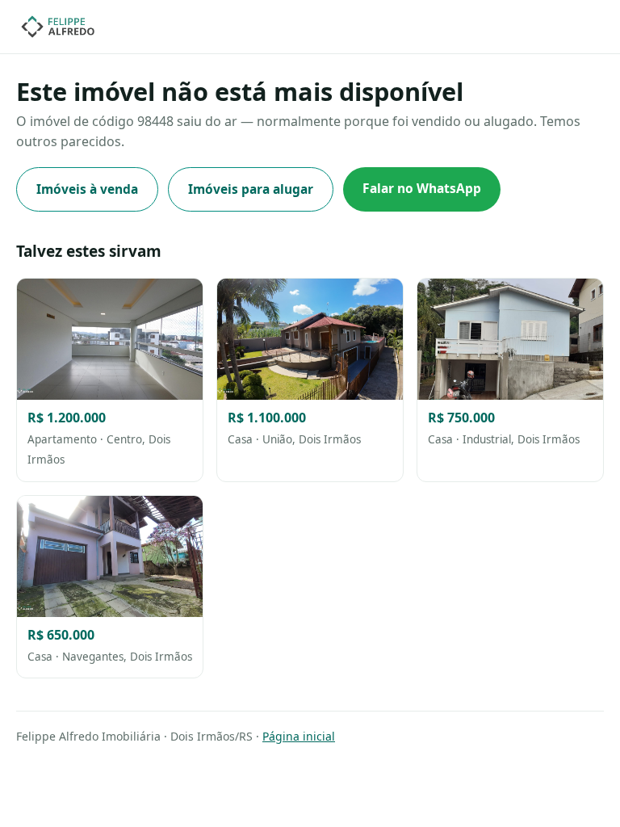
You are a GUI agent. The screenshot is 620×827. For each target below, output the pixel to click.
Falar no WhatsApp (421, 188)
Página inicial (298, 736)
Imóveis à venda (87, 189)
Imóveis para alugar (250, 189)
